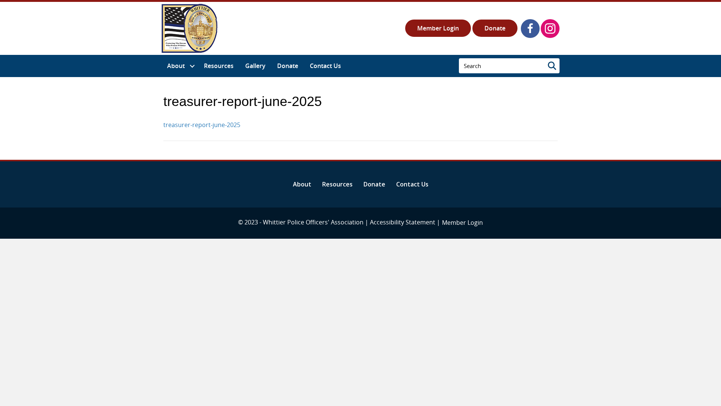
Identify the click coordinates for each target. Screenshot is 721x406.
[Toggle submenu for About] (192, 66)
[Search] (552, 65)
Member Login (438, 28)
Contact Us (412, 184)
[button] (530, 28)
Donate (494, 28)
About (302, 184)
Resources (337, 184)
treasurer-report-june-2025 (201, 125)
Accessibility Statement (402, 222)
